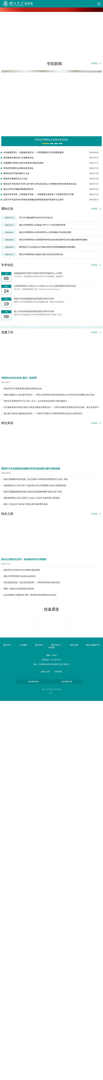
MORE (94, 63)
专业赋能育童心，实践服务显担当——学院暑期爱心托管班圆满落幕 (33, 152)
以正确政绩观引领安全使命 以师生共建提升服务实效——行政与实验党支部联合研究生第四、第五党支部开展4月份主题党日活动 (53, 407)
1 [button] (43, 143)
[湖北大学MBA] (18, 624)
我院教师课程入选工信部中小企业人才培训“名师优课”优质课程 (32, 498)
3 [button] (55, 143)
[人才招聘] (85, 624)
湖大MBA (39, 645)
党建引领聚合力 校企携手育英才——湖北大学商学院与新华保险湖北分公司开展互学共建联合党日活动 (49, 395)
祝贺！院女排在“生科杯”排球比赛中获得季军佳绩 (26, 504)
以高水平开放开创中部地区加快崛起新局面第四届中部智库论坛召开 (33, 200)
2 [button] (50, 143)
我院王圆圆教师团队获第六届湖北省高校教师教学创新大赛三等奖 (33, 492)
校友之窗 (74, 645)
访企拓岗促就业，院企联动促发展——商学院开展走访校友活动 (32, 582)
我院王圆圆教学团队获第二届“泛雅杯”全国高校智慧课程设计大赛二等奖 (36, 479)
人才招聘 (23, 645)
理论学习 (7, 645)
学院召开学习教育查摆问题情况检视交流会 (23, 388)
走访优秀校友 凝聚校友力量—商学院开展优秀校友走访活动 (30, 595)
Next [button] (98, 32)
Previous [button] (4, 32)
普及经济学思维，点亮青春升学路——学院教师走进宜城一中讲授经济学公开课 (38, 194)
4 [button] (59, 143)
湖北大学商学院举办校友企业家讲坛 (20, 576)
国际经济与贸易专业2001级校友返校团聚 (22, 570)
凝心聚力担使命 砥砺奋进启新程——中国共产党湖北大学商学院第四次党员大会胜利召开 (43, 413)
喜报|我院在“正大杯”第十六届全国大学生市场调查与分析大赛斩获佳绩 (35, 485)
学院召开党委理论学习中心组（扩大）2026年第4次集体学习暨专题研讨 (35, 401)
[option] (51, 32)
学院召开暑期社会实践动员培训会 (18, 168)
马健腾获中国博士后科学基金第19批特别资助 (23, 163)
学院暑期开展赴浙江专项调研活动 (18, 158)
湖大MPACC (56, 645)
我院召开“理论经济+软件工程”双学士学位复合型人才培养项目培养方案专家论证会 (39, 184)
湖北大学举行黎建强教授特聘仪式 (18, 189)
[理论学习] (51, 624)
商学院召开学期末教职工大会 (16, 173)
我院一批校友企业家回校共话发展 (19, 589)
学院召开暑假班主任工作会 (15, 179)
